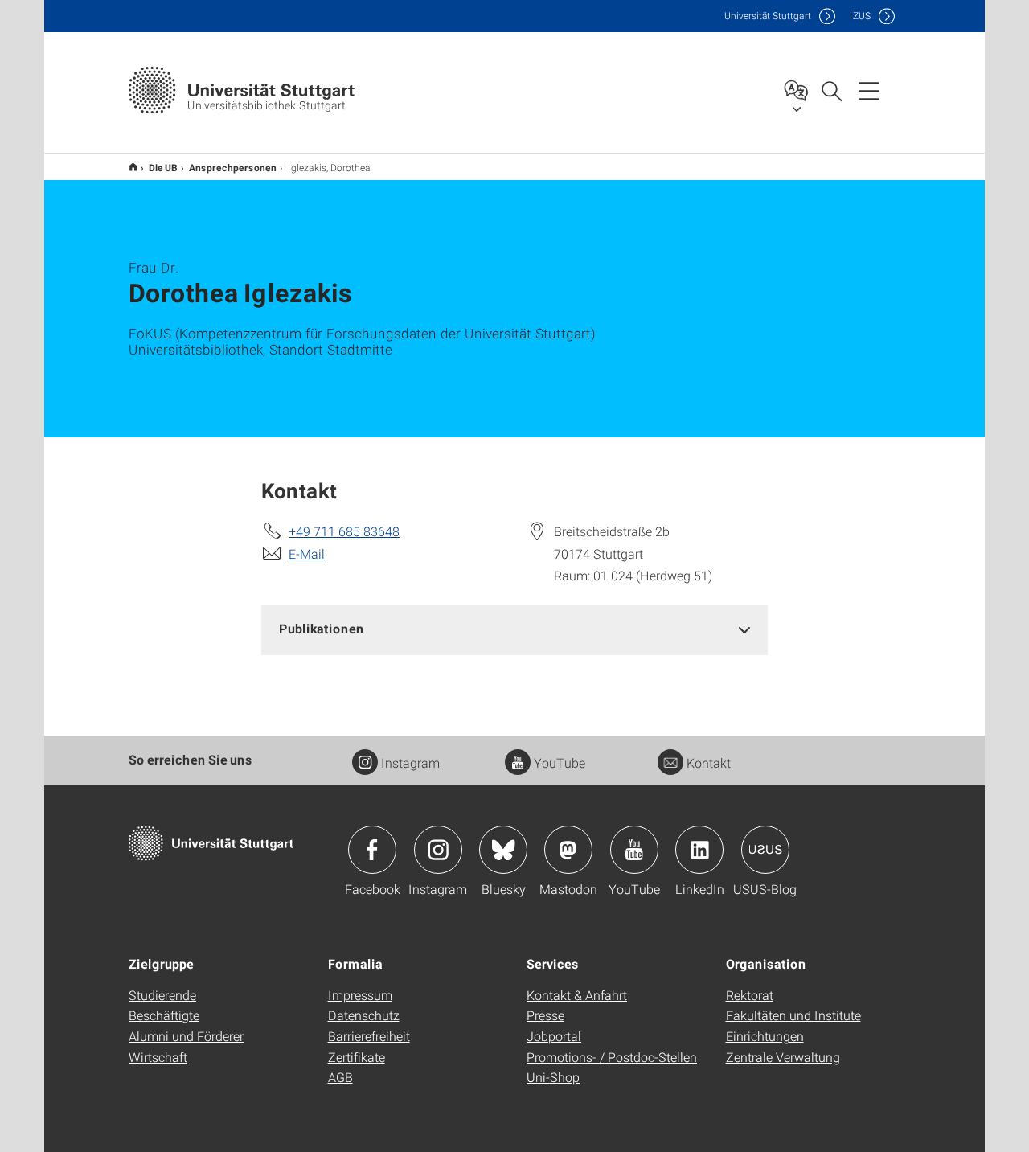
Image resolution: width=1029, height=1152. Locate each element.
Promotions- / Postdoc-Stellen (612, 1056)
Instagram (410, 762)
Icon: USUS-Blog (765, 850)
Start (133, 167)
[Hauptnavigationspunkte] (869, 90)
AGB (340, 1076)
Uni (767, 16)
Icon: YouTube (634, 850)
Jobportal (554, 1035)
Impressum (360, 994)
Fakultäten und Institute (793, 1014)
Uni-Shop (553, 1076)
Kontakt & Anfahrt (577, 994)
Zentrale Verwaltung (783, 1056)
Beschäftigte (164, 1014)
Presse (545, 1014)
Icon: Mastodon (568, 850)
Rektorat (749, 994)
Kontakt (709, 762)
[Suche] (831, 90)
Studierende (162, 994)
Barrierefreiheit (369, 1035)
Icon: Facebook (372, 850)
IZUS (860, 16)
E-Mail (307, 553)
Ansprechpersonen (233, 167)
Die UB (163, 167)
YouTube (559, 762)
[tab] (514, 629)
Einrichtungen (765, 1035)
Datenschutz (364, 1014)
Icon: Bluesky (503, 850)
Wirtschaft (158, 1056)
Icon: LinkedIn (699, 850)
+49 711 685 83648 (344, 531)
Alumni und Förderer (186, 1035)
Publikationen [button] (321, 628)
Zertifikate (356, 1056)
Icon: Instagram (438, 850)
